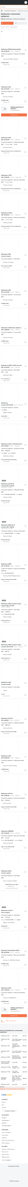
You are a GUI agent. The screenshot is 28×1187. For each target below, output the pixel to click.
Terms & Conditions (6, 1132)
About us (4, 1102)
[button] (26, 2)
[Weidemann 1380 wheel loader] (14, 672)
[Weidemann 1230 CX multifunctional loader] (14, 708)
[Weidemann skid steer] (14, 392)
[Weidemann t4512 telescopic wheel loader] (14, 977)
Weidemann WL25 (6, 871)
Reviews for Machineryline (8, 1140)
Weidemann (4, 403)
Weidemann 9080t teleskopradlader (11, 49)
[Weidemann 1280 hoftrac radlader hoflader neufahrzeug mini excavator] (14, 317)
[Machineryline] (2, 11)
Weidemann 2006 (6, 254)
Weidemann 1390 (6, 137)
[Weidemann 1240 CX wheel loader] (14, 900)
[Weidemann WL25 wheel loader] (14, 860)
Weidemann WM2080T (7, 831)
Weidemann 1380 (6, 682)
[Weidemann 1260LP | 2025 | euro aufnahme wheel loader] (14, 355)
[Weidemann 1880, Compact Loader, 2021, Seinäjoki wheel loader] (14, 634)
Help (3, 1104)
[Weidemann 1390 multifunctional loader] (14, 745)
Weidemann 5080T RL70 (8, 525)
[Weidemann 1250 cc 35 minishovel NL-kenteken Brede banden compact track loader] (14, 433)
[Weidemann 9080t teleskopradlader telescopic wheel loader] (14, 39)
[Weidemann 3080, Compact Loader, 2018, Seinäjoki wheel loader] (14, 593)
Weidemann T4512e (6, 213)
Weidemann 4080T (6, 564)
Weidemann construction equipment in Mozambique (12, 1088)
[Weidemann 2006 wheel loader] (14, 244)
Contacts (4, 1107)
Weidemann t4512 (6, 988)
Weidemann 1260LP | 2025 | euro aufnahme (13, 365)
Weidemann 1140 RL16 (7, 484)
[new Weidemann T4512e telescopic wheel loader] (14, 202)
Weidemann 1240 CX (7, 910)
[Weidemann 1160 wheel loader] (14, 76)
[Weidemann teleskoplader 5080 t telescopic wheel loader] (14, 940)
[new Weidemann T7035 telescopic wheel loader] (14, 165)
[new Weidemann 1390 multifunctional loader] (14, 127)
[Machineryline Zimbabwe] (10, 2)
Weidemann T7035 (6, 175)
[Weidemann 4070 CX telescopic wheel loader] (14, 783)
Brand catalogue (6, 1143)
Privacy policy (5, 1135)
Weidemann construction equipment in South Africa (12, 1089)
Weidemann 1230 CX (7, 718)
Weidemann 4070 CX (7, 793)
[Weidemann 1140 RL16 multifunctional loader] (14, 473)
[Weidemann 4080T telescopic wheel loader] (14, 553)
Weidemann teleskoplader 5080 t (10, 950)
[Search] (25, 7)
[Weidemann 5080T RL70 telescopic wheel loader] (14, 514)
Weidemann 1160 (6, 87)
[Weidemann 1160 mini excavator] (14, 280)
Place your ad (14, 115)
